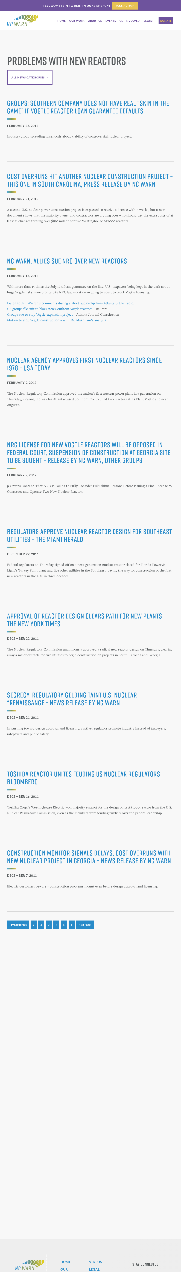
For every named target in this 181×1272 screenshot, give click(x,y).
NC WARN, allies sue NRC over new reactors (67, 261)
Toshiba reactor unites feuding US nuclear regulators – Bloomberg (85, 777)
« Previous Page (18, 926)
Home (65, 1262)
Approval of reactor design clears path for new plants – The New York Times (86, 619)
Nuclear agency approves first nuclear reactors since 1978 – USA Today (84, 364)
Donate (166, 20)
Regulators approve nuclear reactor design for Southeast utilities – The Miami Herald (89, 535)
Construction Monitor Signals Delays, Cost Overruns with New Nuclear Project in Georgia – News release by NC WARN (89, 856)
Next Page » (85, 926)
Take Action (125, 5)
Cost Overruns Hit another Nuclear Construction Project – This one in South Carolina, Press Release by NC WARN (90, 180)
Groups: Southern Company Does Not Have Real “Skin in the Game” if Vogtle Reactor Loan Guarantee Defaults (88, 107)
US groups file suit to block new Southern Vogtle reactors (49, 308)
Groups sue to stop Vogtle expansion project (40, 314)
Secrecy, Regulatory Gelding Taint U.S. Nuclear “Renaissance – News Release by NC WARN (72, 698)
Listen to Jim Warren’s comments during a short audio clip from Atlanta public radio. (70, 303)
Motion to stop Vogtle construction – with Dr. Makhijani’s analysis (56, 320)
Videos (95, 1262)
